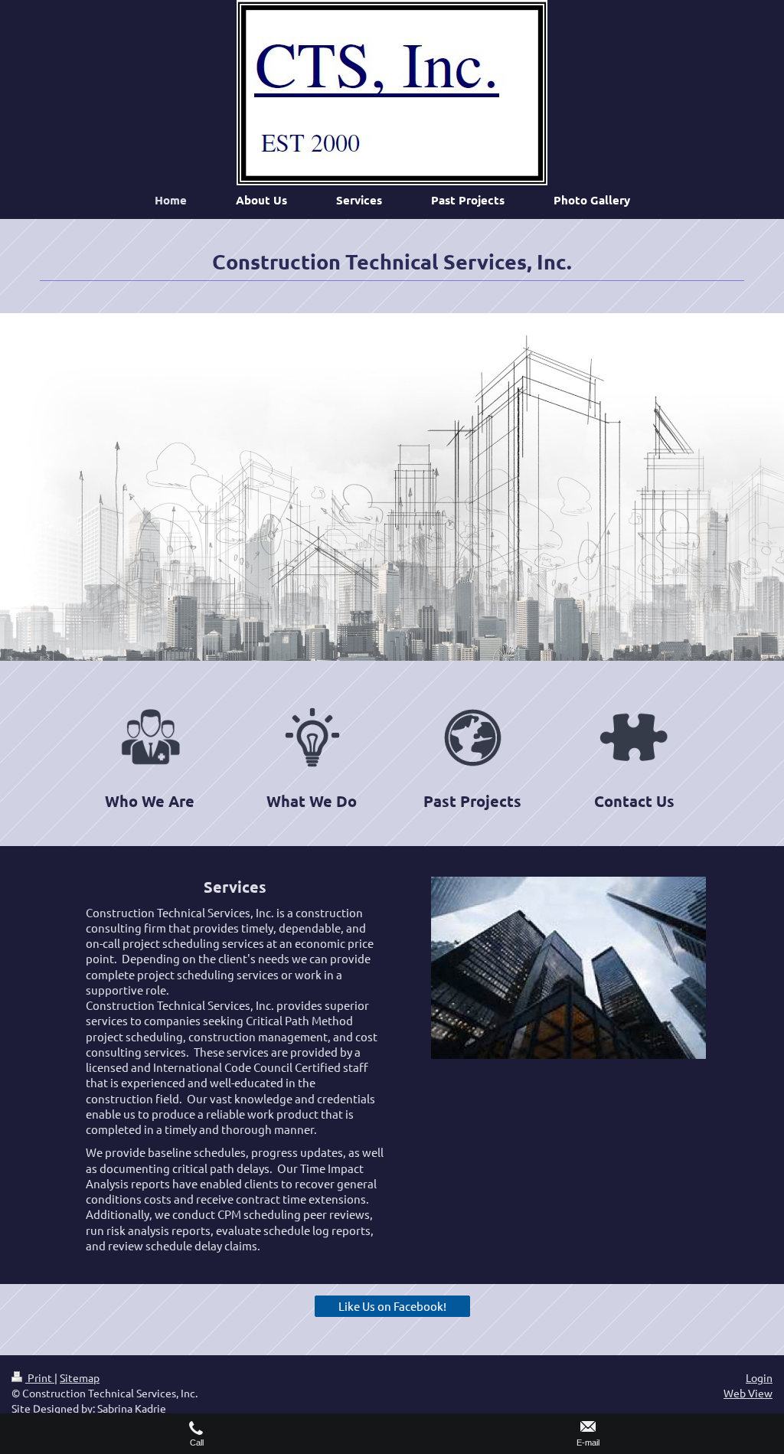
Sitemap (80, 1377)
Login (759, 1377)
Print (39, 1377)
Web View (748, 1393)
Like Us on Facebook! (392, 1306)
